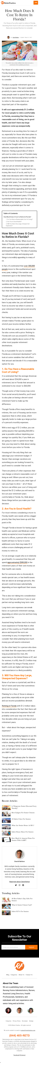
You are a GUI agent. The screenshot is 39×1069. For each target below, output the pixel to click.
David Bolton (16, 37)
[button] (2, 2)
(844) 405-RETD (19, 1035)
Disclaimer (25, 1021)
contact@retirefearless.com (28, 1030)
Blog (7, 975)
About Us (21, 975)
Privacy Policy (17, 1021)
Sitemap (31, 1021)
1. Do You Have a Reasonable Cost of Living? (19, 219)
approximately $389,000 (17, 562)
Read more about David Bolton (19, 882)
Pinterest (22, 1055)
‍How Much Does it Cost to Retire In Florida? (17, 217)
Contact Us (29, 975)
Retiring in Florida (9, 706)
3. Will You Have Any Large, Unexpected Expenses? (17, 224)
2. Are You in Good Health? (14, 221)
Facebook (16, 1055)
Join (35, 2)
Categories (14, 975)
